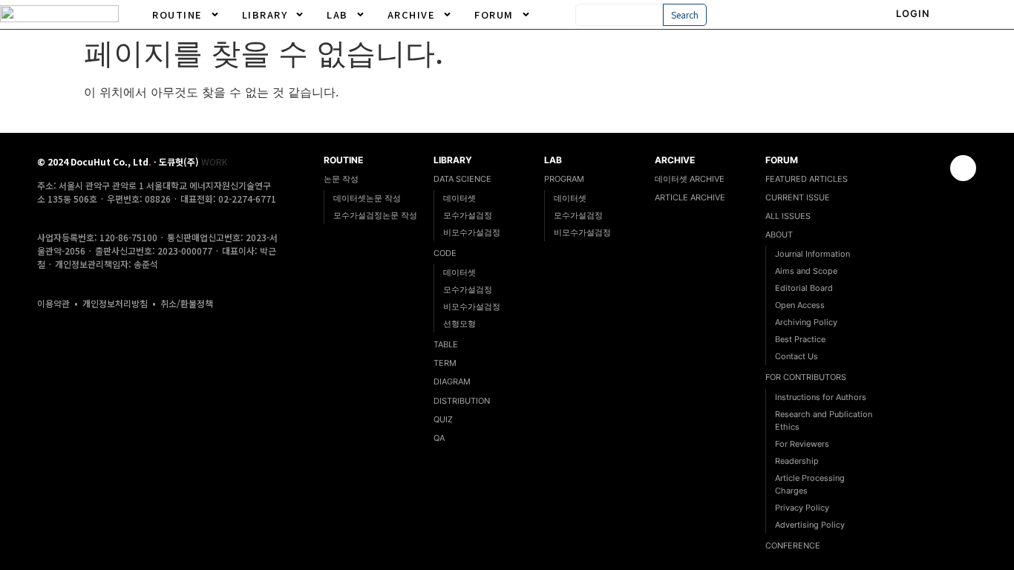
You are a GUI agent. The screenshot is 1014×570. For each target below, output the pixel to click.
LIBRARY (265, 14)
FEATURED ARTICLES (806, 179)
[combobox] (619, 15)
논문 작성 (341, 179)
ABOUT (779, 234)
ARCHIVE (411, 14)
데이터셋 (459, 198)
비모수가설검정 (471, 232)
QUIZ (443, 419)
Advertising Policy (810, 525)
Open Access (800, 305)
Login (913, 13)
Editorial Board (804, 288)
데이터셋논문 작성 (367, 198)
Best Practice (800, 339)
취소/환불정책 (186, 303)
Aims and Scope (806, 271)
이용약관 (53, 303)
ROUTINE (177, 14)
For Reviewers (802, 444)
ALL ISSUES (788, 216)
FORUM (494, 14)
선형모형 (459, 323)
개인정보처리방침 (115, 303)
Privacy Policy (802, 507)
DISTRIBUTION (462, 401)
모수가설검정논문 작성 (375, 215)
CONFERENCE (792, 545)
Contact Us (796, 356)
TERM (445, 363)
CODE (445, 253)
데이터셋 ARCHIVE (689, 179)
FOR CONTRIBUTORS (805, 377)
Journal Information (812, 254)
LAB (337, 14)
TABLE (446, 344)
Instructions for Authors (820, 397)
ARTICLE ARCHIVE (690, 197)
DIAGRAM (452, 381)
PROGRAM (564, 179)
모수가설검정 (467, 215)
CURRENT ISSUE (797, 197)
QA (439, 438)
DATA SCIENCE (462, 179)
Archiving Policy (806, 322)
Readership (797, 461)
